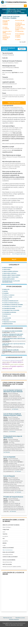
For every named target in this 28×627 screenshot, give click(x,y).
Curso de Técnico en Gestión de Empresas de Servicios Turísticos (12, 414)
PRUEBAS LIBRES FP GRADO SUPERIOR (11, 275)
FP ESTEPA (17, 35)
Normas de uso (7, 617)
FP (4, 12)
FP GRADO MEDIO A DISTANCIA (9, 273)
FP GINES (5, 39)
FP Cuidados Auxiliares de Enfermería (12, 331)
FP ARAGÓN (5, 291)
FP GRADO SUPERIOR (7, 267)
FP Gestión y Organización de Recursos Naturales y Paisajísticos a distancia (12, 335)
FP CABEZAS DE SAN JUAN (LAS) (20, 25)
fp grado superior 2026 (15, 364)
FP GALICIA (4, 316)
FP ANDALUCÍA (5, 289)
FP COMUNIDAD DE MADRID (8, 308)
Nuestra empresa (14, 619)
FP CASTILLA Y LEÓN (7, 297)
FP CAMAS (5, 27)
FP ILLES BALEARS (6, 318)
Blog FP (14, 259)
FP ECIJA (5, 35)
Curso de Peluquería (9, 476)
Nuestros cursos (20, 617)
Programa (22, 49)
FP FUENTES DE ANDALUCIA (6, 37)
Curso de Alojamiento (9, 457)
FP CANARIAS (5, 293)
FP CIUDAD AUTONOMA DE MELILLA (10, 302)
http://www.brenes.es (7, 550)
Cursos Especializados (8, 279)
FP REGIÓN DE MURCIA (7, 323)
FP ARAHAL (5, 23)
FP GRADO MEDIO (6, 269)
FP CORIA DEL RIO (7, 34)
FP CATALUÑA (5, 299)
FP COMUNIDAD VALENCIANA (9, 312)
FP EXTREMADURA (6, 314)
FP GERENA (17, 37)
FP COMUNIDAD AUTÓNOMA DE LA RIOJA (12, 306)
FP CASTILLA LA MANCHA (8, 295)
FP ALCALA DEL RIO (19, 20)
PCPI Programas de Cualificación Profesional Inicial (11, 281)
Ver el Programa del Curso (19, 254)
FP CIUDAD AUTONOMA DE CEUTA (10, 300)
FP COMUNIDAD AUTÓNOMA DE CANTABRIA (12, 304)
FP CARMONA (6, 28)
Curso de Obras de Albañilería (10, 350)
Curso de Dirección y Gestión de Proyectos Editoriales (13, 344)
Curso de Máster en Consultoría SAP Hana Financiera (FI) (13, 339)
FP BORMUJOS (18, 23)
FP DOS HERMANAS (19, 34)
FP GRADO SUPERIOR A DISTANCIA (10, 271)
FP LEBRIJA (17, 39)
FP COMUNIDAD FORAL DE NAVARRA (10, 310)
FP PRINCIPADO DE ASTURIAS (9, 321)
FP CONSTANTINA (19, 31)
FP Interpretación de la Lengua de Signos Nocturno (12, 436)
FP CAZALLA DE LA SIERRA (7, 32)
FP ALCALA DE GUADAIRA (6, 21)
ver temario (15, 409)
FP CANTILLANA (19, 27)
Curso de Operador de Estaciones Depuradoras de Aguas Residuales (13, 390)
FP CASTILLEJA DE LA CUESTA (20, 29)
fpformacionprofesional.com (17, 623)
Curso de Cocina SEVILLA (12, 12)
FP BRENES (5, 24)
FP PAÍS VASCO (5, 319)
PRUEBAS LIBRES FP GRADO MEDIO (10, 277)
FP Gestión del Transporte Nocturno (13, 497)
